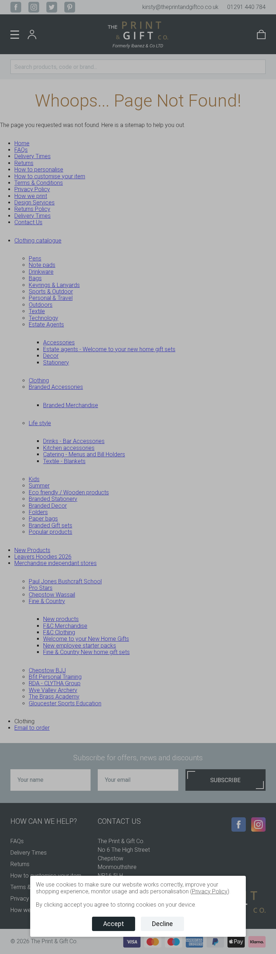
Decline (162, 923)
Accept (113, 923)
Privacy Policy (209, 891)
